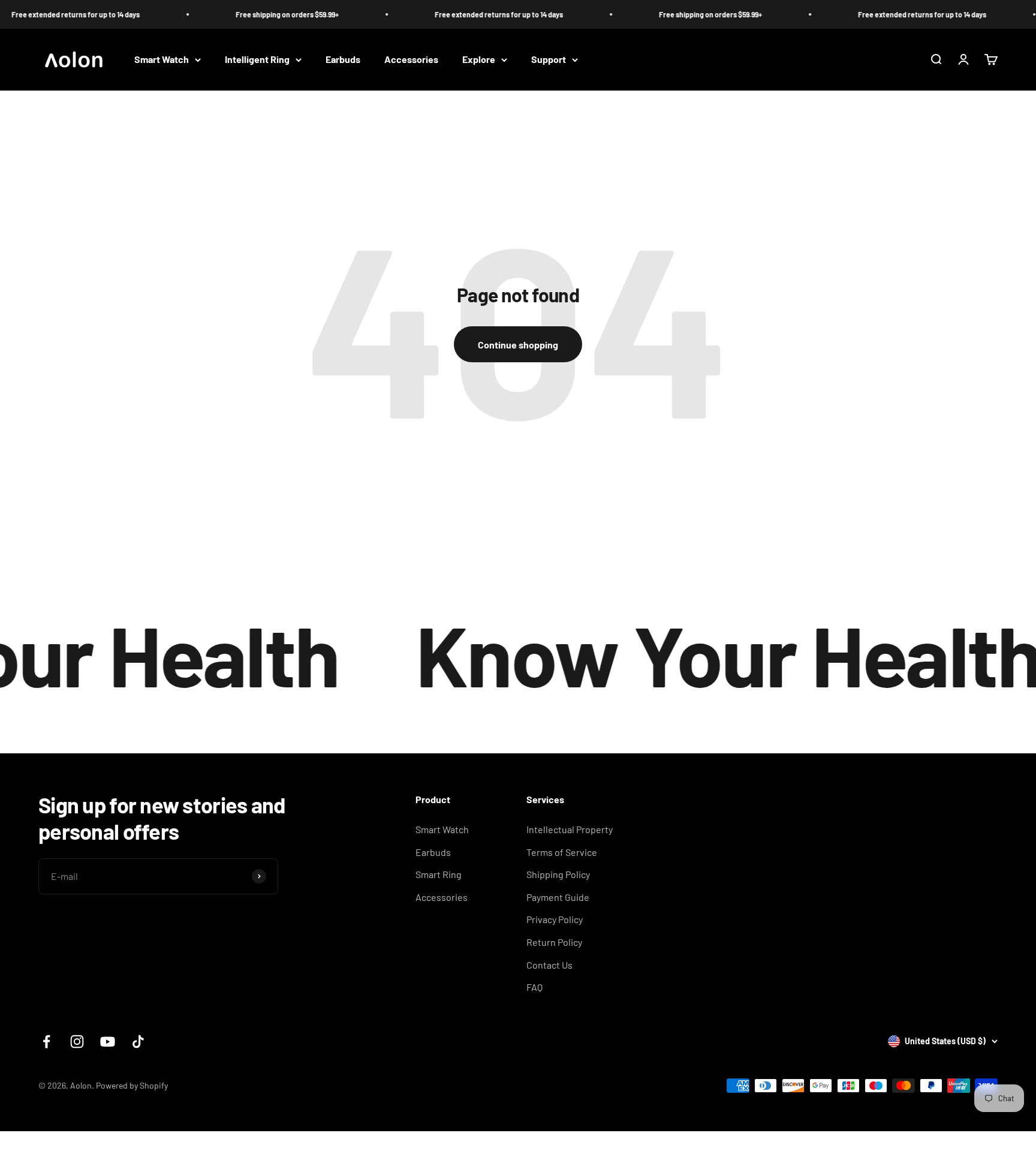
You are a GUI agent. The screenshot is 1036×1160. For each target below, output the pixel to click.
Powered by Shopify (132, 1085)
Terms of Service (561, 852)
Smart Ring (438, 874)
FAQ (534, 987)
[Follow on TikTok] (138, 1041)
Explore (478, 59)
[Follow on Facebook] (46, 1041)
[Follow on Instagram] (77, 1041)
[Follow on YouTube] (108, 1041)
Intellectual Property (569, 829)
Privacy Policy (554, 919)
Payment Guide (557, 897)
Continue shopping (518, 344)
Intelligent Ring (257, 59)
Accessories (411, 59)
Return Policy (554, 942)
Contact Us (549, 964)
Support (548, 59)
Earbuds (343, 59)
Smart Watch (161, 59)
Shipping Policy (558, 874)
